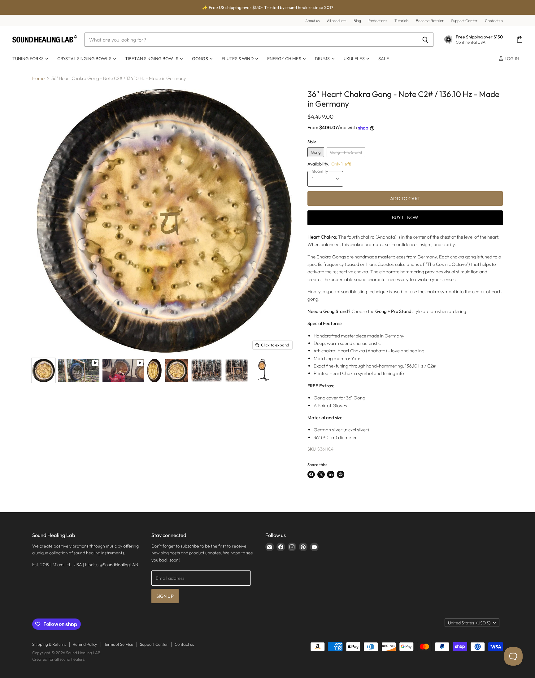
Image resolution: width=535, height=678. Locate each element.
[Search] (425, 40)
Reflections (377, 21)
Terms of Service (118, 644)
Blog (357, 21)
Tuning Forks (28, 58)
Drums (323, 58)
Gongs (200, 58)
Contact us (494, 21)
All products (336, 21)
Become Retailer (430, 21)
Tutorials (401, 21)
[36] (43, 370)
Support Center (464, 21)
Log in (511, 58)
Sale (383, 58)
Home (38, 78)
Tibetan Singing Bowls (152, 58)
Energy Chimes (284, 58)
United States (469, 623)
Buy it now (405, 217)
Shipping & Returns (49, 644)
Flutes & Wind (238, 58)
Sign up (165, 596)
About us (312, 21)
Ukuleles (355, 58)
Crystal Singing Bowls (84, 58)
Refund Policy (85, 644)
